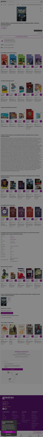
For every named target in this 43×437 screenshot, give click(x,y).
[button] (9, 434)
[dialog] (9, 428)
